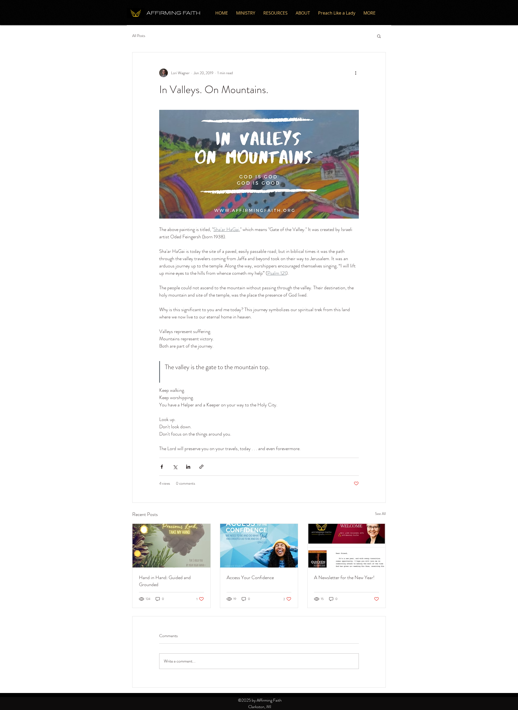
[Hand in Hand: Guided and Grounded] (171, 546)
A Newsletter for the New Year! (344, 577)
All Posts (138, 35)
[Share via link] (201, 466)
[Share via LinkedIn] (188, 466)
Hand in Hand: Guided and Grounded (165, 581)
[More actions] (355, 73)
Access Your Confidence (250, 577)
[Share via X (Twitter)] (175, 466)
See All (380, 513)
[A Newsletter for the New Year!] (347, 546)
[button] (378, 36)
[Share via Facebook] (161, 466)
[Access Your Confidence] (259, 546)
